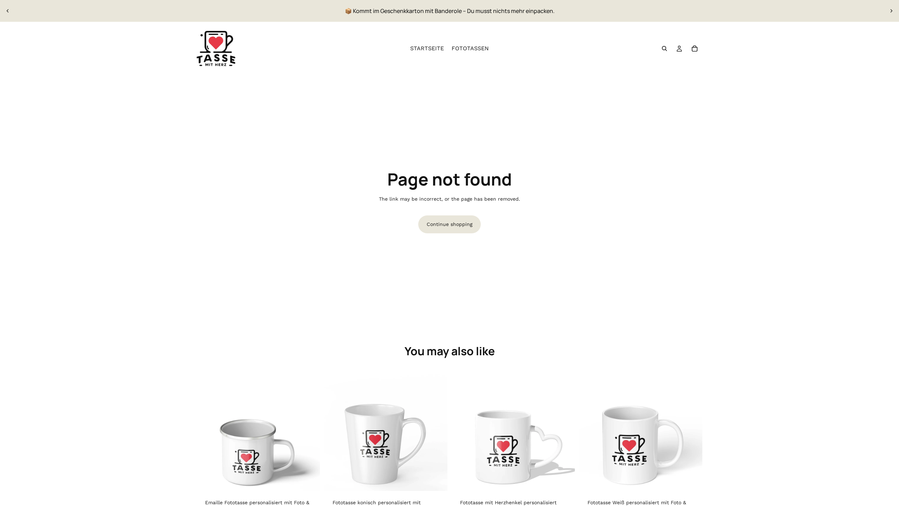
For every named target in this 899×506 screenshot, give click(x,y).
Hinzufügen (442, 479)
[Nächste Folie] (891, 11)
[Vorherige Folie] (7, 11)
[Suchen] (664, 48)
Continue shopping (449, 224)
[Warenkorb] (694, 48)
